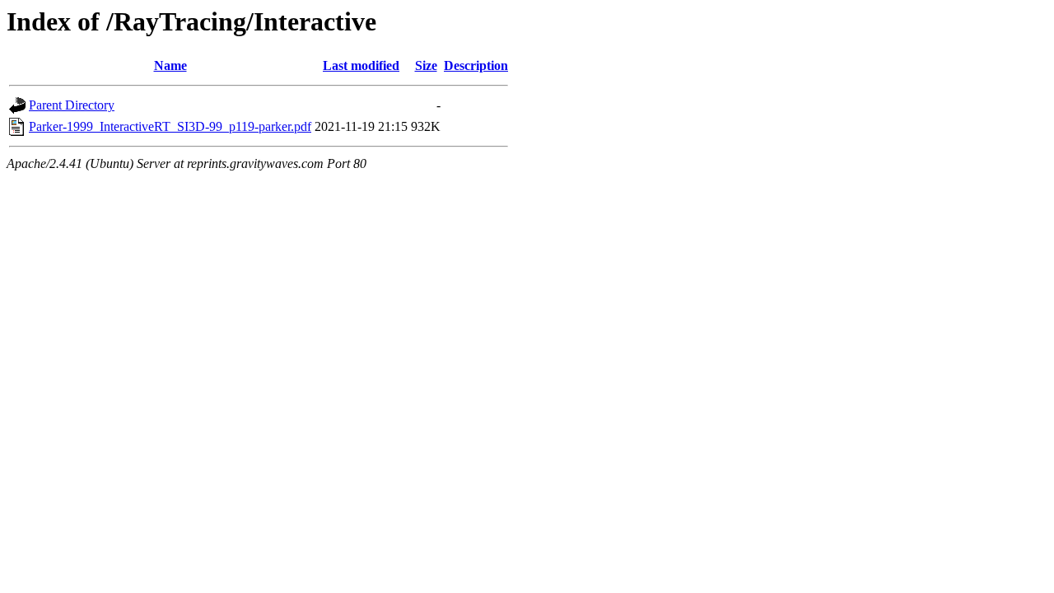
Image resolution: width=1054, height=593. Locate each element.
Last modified (361, 65)
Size (426, 65)
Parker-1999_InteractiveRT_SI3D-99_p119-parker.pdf (170, 126)
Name (170, 65)
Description (476, 65)
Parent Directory (71, 105)
